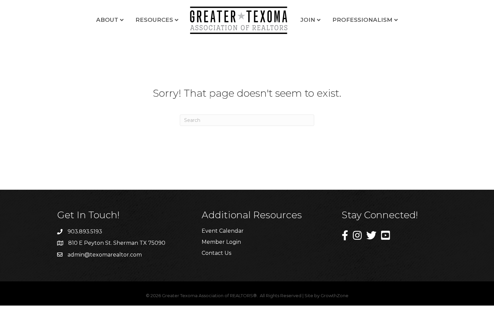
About (107, 19)
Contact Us (216, 253)
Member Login (221, 242)
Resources (154, 19)
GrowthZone (334, 295)
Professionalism (362, 19)
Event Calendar (223, 231)
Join (307, 19)
